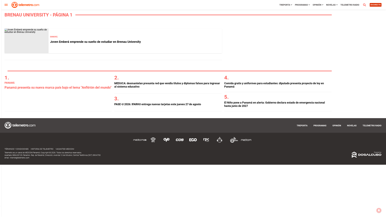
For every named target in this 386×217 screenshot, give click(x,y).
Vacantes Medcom (65, 149)
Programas (301, 5)
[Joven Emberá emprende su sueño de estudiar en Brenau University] (27, 40)
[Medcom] (246, 142)
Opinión (317, 5)
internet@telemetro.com (19, 158)
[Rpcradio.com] (206, 142)
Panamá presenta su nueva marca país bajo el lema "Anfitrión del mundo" (58, 87)
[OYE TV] (166, 142)
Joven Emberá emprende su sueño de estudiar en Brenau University (95, 42)
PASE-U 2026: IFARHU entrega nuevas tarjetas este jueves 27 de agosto (157, 104)
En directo (375, 5)
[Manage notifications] (379, 210)
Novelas (331, 5)
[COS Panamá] (179, 142)
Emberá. (54, 37)
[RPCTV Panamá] (153, 142)
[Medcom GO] (140, 142)
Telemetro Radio (349, 5)
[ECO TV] (193, 142)
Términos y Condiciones (16, 149)
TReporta (284, 5)
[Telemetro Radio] (232, 142)
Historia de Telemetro (42, 149)
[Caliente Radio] (219, 142)
